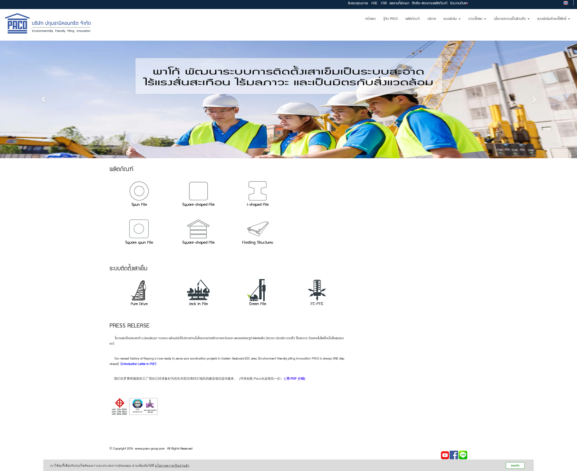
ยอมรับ (515, 465)
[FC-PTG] (316, 290)
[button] (43, 99)
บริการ (431, 19)
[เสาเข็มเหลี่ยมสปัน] (139, 228)
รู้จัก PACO (390, 19)
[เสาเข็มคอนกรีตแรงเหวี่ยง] (139, 190)
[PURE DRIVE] (139, 290)
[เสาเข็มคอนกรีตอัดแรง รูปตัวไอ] (257, 190)
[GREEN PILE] (257, 290)
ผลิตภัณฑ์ (412, 19)
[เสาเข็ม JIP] (198, 290)
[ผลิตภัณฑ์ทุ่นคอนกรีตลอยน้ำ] (257, 228)
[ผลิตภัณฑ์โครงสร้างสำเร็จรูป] (198, 228)
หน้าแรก (370, 19)
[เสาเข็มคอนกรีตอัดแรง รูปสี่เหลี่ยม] (198, 190)
